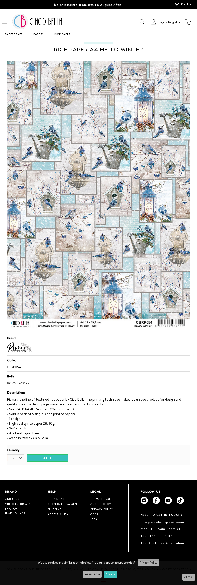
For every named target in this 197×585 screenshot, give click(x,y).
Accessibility (58, 514)
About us (12, 499)
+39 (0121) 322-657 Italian (162, 543)
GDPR (94, 514)
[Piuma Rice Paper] (19, 351)
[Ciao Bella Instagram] (144, 500)
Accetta (110, 574)
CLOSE (188, 577)
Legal (94, 519)
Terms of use (100, 499)
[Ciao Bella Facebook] (156, 500)
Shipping (55, 509)
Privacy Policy (148, 562)
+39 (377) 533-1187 (156, 536)
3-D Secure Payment (63, 504)
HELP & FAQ (56, 499)
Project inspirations (15, 510)
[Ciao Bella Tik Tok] (180, 500)
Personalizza (92, 574)
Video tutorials (18, 504)
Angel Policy (100, 504)
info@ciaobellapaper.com (162, 522)
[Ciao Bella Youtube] (168, 500)
